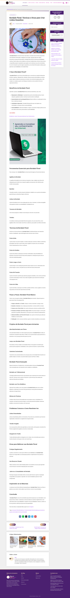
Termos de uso (23, 584)
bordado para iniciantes (39, 510)
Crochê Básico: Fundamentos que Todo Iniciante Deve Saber (16, 528)
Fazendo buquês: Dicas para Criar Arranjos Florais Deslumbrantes (40, 528)
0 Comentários (25, 23)
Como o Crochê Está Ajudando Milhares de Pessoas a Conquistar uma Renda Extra (56, 44)
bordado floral (31, 510)
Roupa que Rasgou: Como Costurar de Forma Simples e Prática (56, 55)
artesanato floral (15, 510)
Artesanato (11, 9)
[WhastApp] (23, 516)
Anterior (13, 524)
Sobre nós (22, 582)
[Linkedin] (29, 516)
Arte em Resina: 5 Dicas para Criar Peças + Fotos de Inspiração (32, 546)
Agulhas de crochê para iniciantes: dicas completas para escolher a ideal (56, 50)
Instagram (31, 506)
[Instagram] (58, 17)
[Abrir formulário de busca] (63, 3)
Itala (14, 23)
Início (8, 9)
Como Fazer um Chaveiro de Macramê (40, 546)
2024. (40, 596)
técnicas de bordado (22, 512)
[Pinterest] (35, 516)
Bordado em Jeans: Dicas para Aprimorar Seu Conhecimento (21, 116)
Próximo (43, 524)
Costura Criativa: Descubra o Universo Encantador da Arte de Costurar (56, 64)
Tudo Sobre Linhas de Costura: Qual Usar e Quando (56, 587)
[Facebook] (20, 516)
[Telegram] (32, 516)
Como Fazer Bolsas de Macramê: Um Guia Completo (13, 546)
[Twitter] (26, 516)
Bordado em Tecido (24, 510)
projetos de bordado (13, 512)
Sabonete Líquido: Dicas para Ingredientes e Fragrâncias (23, 546)
